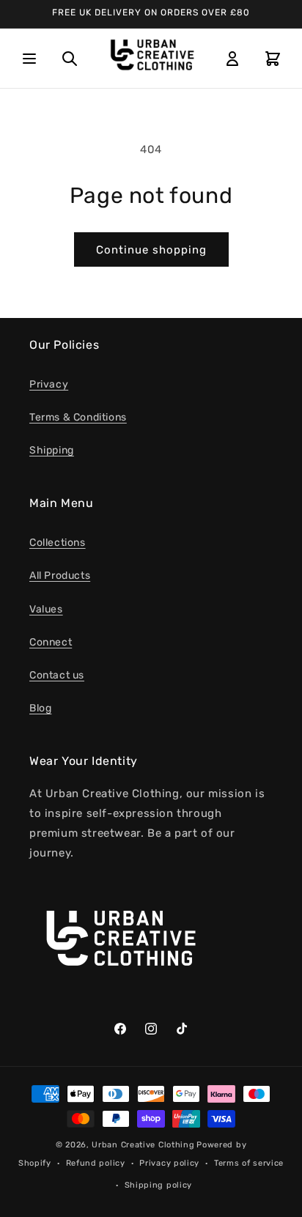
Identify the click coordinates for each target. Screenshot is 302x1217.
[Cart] (272, 58)
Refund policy (95, 1163)
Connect (50, 642)
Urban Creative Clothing (143, 1145)
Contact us (56, 675)
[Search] (69, 58)
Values (46, 609)
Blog (40, 708)
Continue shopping (151, 249)
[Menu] (29, 58)
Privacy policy (169, 1163)
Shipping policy (159, 1185)
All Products (59, 575)
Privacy (48, 384)
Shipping (51, 450)
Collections (57, 542)
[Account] (232, 58)
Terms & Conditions (78, 417)
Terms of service (249, 1163)
